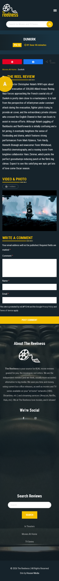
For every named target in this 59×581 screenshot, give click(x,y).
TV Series (29, 541)
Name (5, 280)
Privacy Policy (47, 307)
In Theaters (30, 526)
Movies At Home (29, 534)
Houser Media (33, 573)
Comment (7, 255)
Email (5, 293)
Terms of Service (6, 310)
